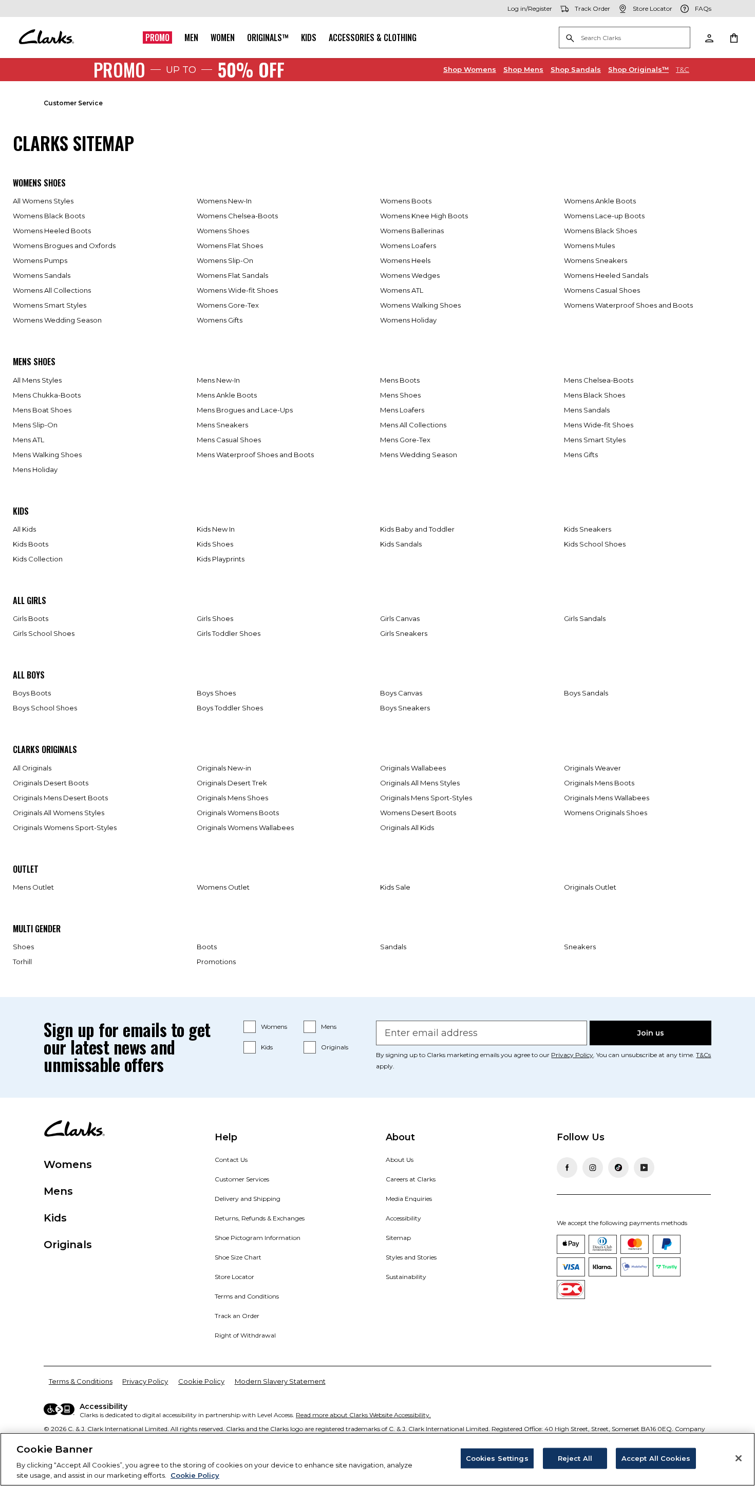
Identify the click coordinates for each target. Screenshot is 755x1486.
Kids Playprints (220, 559)
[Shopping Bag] (733, 37)
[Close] (738, 1458)
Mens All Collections (413, 425)
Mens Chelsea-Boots (598, 380)
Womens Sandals (41, 275)
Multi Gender (37, 929)
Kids (308, 37)
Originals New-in (224, 768)
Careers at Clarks (411, 1179)
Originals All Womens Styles (58, 812)
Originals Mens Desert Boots (60, 798)
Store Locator (234, 1277)
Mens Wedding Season (418, 454)
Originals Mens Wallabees (606, 798)
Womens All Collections (52, 290)
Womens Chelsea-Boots (237, 216)
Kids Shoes (215, 544)
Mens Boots (400, 380)
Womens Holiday (408, 320)
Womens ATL (401, 290)
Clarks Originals (45, 749)
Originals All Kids (407, 827)
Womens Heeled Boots (52, 231)
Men (191, 37)
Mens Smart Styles (595, 440)
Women (223, 37)
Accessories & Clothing (373, 37)
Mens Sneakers (222, 425)
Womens (469, 69)
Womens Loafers (408, 245)
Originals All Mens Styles (420, 783)
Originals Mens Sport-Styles (426, 798)
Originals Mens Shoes (232, 798)
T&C (682, 69)
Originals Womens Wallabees (245, 827)
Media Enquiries (409, 1198)
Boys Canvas (401, 693)
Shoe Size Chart (238, 1257)
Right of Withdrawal (245, 1335)
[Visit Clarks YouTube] (644, 1167)
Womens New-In (224, 201)
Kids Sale (395, 887)
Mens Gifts (581, 454)
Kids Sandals (401, 544)
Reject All (575, 1458)
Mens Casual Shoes (229, 440)
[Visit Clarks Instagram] (592, 1167)
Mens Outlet (33, 887)
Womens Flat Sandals (232, 275)
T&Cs (703, 1055)
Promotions (216, 961)
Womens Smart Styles (49, 305)
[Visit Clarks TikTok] (618, 1167)
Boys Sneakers (405, 708)
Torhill (22, 961)
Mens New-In (218, 380)
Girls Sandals (585, 618)
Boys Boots (32, 693)
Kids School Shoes (595, 544)
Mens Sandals (587, 410)
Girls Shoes (215, 618)
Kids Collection (38, 559)
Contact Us (231, 1159)
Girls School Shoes (43, 633)
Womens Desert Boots (418, 812)
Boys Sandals (586, 693)
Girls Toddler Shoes (228, 633)
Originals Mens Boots (599, 783)
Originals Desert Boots (50, 783)
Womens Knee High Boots (424, 216)
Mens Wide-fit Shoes (598, 425)
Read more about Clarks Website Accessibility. (363, 1415)
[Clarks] (46, 37)
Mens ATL (28, 440)
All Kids (24, 529)
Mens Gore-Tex (405, 440)
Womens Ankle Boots (600, 201)
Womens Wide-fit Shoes (237, 290)
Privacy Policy (572, 1055)
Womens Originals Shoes (605, 812)
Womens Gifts (219, 320)
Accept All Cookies (655, 1458)
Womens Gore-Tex (228, 305)
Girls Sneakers (403, 633)
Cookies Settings (497, 1458)
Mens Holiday (35, 469)
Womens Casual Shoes (602, 290)
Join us (650, 1033)
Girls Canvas (400, 618)
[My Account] (709, 37)
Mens (523, 69)
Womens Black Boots (49, 216)
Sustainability (406, 1277)
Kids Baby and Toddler (417, 529)
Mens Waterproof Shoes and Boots (255, 454)
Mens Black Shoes (594, 395)
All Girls (29, 600)
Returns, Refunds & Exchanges (260, 1218)
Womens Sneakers (595, 260)
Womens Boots (405, 201)
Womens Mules (589, 245)
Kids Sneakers (587, 529)
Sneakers (580, 947)
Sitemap (398, 1238)
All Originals (32, 768)
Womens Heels (405, 260)
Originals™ (268, 37)
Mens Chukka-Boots (47, 395)
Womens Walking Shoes (420, 305)
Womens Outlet (223, 887)
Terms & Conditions (80, 1381)
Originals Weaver (592, 768)
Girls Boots (30, 618)
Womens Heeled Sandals (606, 275)
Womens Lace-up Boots (604, 216)
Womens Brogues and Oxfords (64, 245)
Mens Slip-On (35, 425)
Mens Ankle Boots (227, 395)
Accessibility (403, 1218)
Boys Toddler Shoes (230, 708)
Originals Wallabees (413, 768)
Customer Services (242, 1179)
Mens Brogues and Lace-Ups (245, 410)
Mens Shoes (34, 361)
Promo (157, 37)
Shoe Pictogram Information (257, 1238)
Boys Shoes (216, 693)
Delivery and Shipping (247, 1198)
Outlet (26, 869)
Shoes (23, 947)
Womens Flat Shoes (230, 245)
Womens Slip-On (225, 260)
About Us (399, 1159)
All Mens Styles (37, 380)
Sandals (576, 69)
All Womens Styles (43, 201)
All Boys (29, 675)
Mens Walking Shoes (47, 454)
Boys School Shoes (45, 708)
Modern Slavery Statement (280, 1381)
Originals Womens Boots (238, 812)
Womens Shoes (39, 183)
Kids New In (216, 529)
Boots (207, 947)
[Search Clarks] (624, 38)
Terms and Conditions (247, 1296)
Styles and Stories (411, 1257)
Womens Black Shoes (600, 231)
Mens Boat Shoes (42, 410)
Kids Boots (30, 544)
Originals (334, 1047)
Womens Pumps (40, 260)
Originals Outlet (590, 887)
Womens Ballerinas (412, 231)
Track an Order (237, 1316)
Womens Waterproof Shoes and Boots (628, 305)
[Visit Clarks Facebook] (567, 1167)
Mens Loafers (402, 410)
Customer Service (73, 103)
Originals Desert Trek (232, 783)
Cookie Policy (201, 1381)
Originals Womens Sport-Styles (65, 827)
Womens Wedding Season (57, 320)
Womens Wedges (410, 275)
